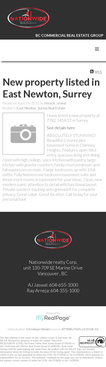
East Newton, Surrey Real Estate (41, 108)
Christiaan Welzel (38, 329)
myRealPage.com (53, 318)
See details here (61, 127)
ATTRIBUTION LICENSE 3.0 (80, 329)
